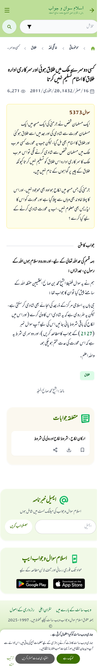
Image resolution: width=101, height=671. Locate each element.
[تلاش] (9, 27)
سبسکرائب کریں (18, 526)
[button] (82, 450)
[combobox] (64, 26)
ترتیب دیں (10, 661)
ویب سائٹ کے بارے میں (73, 610)
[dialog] (48, 650)
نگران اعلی (45, 610)
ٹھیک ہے (68, 658)
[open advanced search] (29, 26)
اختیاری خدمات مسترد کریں (35, 658)
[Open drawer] (7, 10)
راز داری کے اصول (22, 610)
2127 (86, 334)
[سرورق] (92, 48)
